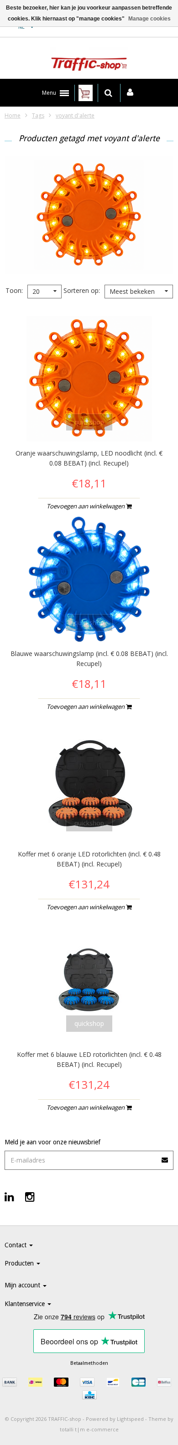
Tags (38, 115)
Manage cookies (149, 18)
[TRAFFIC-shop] (89, 60)
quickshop (89, 422)
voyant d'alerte (75, 115)
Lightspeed (130, 1418)
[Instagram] (30, 1196)
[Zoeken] (108, 93)
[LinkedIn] (9, 1196)
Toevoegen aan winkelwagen (86, 506)
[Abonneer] (165, 1157)
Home (13, 115)
